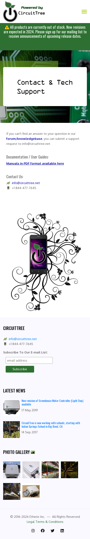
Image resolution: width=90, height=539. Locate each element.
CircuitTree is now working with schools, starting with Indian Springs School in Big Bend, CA (51, 425)
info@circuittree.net (23, 339)
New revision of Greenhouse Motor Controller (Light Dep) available (52, 402)
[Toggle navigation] (84, 12)
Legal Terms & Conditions (45, 522)
